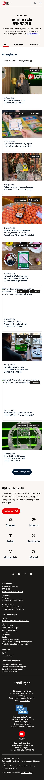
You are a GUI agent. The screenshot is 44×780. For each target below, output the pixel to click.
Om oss (4, 618)
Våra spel (34, 557)
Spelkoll (10, 541)
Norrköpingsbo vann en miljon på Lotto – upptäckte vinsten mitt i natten (16, 369)
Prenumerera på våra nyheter (16, 61)
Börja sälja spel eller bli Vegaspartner (15, 621)
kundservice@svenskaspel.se (12, 591)
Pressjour (5, 598)
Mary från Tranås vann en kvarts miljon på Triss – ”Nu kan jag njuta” (19, 414)
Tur (3, 653)
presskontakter (33, 34)
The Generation (26, 773)
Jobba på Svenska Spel (10, 628)
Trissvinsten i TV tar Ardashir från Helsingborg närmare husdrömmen (15, 324)
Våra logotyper (7, 625)
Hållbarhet (33, 525)
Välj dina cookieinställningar (12, 664)
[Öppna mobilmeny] (40, 3)
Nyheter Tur (34, 45)
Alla (5, 45)
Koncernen (18, 45)
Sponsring (5, 632)
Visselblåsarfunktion (9, 671)
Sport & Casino (7, 655)
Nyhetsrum (6, 623)
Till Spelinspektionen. (21, 724)
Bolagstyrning (34, 541)
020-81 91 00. (25, 700)
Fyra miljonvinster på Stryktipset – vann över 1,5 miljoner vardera (18, 145)
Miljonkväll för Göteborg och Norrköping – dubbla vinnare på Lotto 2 (14, 458)
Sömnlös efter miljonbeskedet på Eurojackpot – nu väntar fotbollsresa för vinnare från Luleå (19, 232)
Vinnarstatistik (10, 557)
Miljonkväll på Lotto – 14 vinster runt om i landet (14, 101)
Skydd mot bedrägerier (10, 639)
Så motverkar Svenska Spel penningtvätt (17, 642)
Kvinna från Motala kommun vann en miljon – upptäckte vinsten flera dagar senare (16, 278)
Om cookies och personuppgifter (14, 667)
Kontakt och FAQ (11, 511)
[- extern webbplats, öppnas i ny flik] (13, 574)
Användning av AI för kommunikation (15, 644)
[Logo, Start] (6, 3)
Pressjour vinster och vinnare (12, 600)
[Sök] (35, 3)
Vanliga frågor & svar (9, 630)
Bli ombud (10, 525)
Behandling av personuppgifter (13, 669)
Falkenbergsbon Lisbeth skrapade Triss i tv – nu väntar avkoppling (18, 188)
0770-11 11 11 (6, 589)
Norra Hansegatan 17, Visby (12, 607)
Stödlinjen (29, 698)
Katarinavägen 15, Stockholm (12, 609)
